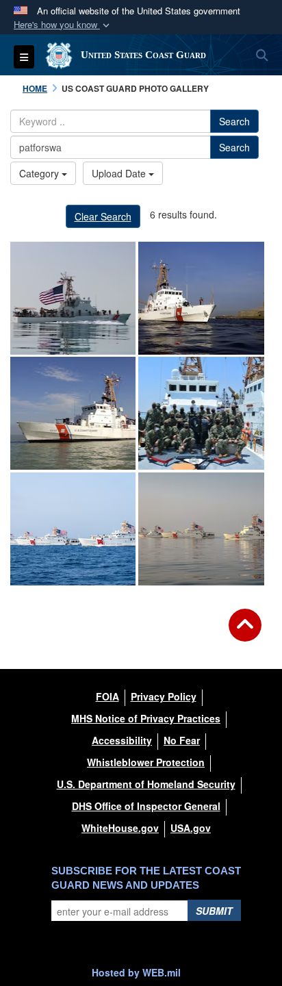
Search (234, 121)
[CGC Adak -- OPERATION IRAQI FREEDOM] (73, 413)
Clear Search (103, 216)
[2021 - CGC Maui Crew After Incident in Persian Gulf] (201, 413)
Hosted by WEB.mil (136, 972)
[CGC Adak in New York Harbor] (201, 298)
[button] (63, 25)
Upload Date (120, 173)
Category (40, 173)
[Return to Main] (245, 633)
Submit (214, 911)
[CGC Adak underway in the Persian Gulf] (73, 298)
